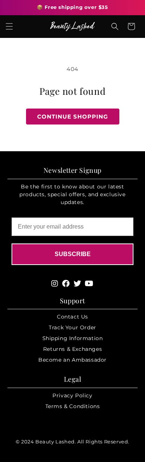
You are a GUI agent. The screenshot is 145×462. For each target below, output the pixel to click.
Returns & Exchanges (72, 349)
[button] (9, 26)
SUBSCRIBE (73, 254)
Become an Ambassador (72, 359)
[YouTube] (89, 283)
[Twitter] (77, 283)
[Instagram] (54, 283)
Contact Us (72, 316)
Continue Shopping (72, 116)
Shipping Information (72, 338)
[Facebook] (66, 283)
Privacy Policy (72, 395)
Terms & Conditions (72, 406)
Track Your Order (72, 327)
